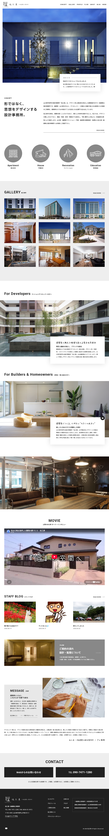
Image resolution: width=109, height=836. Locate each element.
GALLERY (72, 4)
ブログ (66, 803)
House (40, 165)
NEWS (104, 4)
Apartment (13, 165)
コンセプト (51, 799)
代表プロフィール (28, 715)
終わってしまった (78, 626)
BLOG (99, 4)
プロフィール (52, 803)
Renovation (68, 165)
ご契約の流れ (52, 808)
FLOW (86, 4)
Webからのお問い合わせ (28, 772)
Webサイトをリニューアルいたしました (74, 81)
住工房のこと (13, 715)
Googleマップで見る (11, 816)
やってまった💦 (44, 626)
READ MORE (100, 130)
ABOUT (92, 4)
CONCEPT (63, 4)
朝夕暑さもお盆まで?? (11, 626)
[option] (54, 46)
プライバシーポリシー (54, 816)
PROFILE (80, 4)
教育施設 (95, 168)
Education (95, 165)
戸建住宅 (40, 168)
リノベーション (68, 168)
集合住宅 (13, 168)
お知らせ (66, 799)
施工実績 (66, 808)
